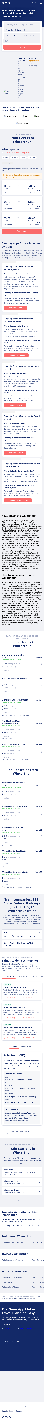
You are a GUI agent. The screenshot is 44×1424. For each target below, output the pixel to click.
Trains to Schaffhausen (11, 1287)
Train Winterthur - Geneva (12, 1242)
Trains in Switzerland (25, 1297)
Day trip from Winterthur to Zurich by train (18, 268)
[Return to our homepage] (6, 3)
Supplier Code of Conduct (12, 1411)
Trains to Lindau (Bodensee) (13, 1278)
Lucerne (32, 158)
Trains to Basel (7, 1282)
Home (4, 1297)
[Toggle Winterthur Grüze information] (39, 1191)
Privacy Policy (30, 1407)
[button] (13, 35)
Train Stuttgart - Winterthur (13, 1260)
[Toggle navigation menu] (41, 3)
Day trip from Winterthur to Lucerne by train (18, 320)
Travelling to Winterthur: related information (21, 1225)
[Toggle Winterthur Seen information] (39, 1182)
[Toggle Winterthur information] (39, 1172)
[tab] (9, 976)
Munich (15, 158)
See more (6, 163)
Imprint (5, 1407)
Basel (23, 158)
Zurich (5, 158)
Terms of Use (16, 1407)
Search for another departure (18, 152)
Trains (11, 1297)
